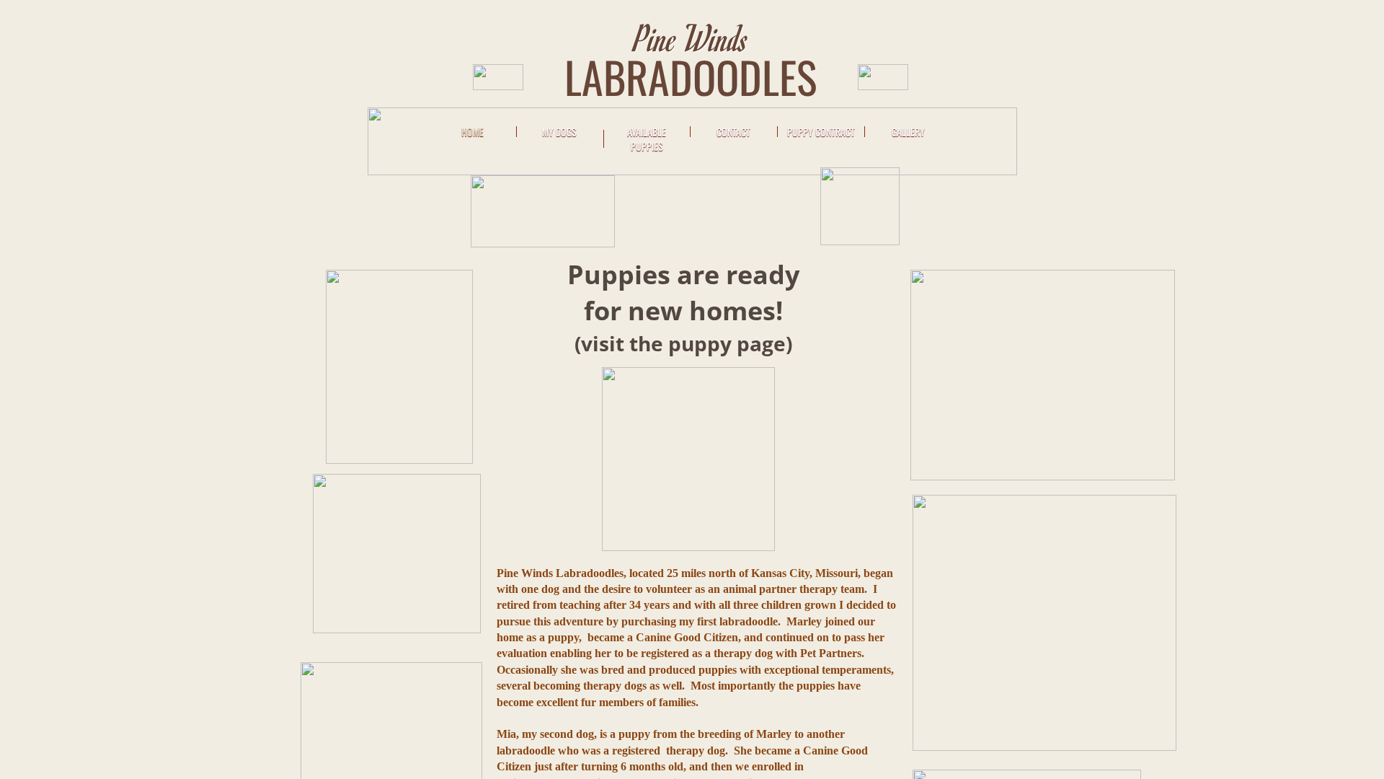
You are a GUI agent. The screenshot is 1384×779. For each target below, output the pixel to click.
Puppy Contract (821, 131)
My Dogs (559, 131)
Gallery (908, 131)
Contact (733, 131)
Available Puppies (646, 139)
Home (472, 131)
